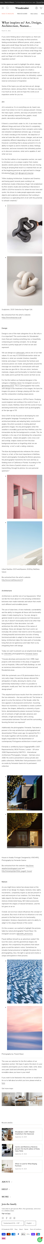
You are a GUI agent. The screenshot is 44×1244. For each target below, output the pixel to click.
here (3, 1083)
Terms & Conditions (35, 1229)
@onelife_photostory (25, 934)
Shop (16, 1229)
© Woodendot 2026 (7, 1229)
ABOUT (6, 1182)
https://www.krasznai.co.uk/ (11, 317)
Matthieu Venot (16, 383)
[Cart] (41, 8)
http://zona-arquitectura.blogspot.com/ (18, 867)
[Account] (36, 8)
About (21, 1229)
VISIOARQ (8, 654)
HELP (5, 1189)
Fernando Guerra (31, 654)
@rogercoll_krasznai (26, 173)
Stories (26, 1229)
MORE (5, 1196)
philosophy (21, 353)
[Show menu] (2, 8)
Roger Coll (14, 173)
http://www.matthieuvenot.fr (12, 580)
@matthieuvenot (8, 386)
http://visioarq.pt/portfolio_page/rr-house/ (17, 871)
